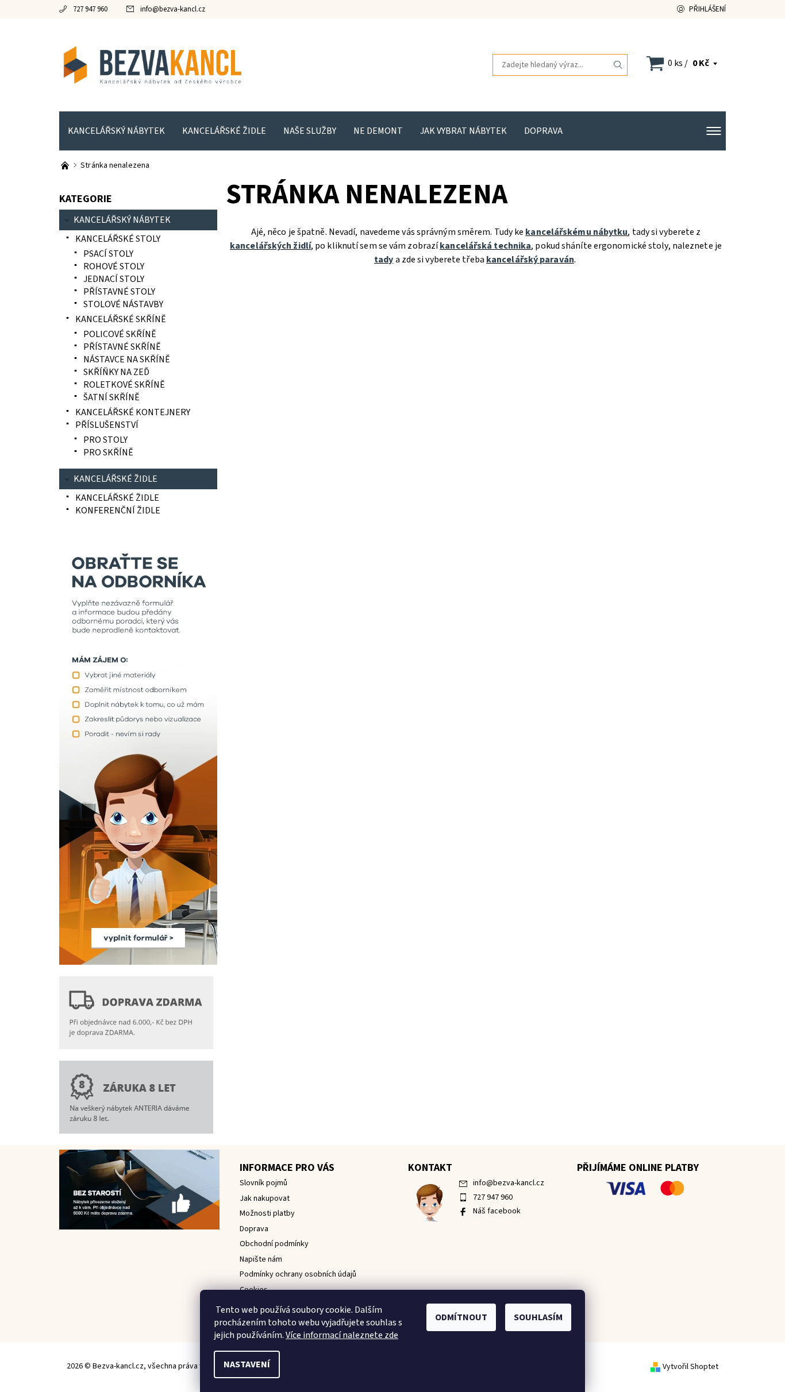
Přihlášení (707, 9)
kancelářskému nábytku (576, 232)
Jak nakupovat (265, 1198)
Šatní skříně (111, 397)
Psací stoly (108, 254)
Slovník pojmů (263, 1183)
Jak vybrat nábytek (463, 131)
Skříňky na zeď (116, 372)
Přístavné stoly (119, 291)
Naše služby (309, 131)
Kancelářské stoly (117, 239)
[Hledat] (618, 65)
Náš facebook (497, 1211)
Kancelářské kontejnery (132, 412)
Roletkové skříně (124, 384)
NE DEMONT (378, 131)
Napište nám (261, 1259)
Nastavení (247, 1364)
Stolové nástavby (123, 304)
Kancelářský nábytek (116, 131)
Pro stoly (105, 440)
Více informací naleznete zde (342, 1335)
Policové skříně (119, 334)
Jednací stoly (113, 279)
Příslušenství (106, 425)
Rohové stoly (113, 266)
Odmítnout (461, 1317)
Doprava (543, 131)
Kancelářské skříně (120, 319)
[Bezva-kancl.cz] (225, 64)
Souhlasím (538, 1317)
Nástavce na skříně (126, 359)
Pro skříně (108, 452)
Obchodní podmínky (274, 1244)
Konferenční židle (117, 510)
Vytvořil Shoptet (690, 1366)
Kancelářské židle (224, 131)
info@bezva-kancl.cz (172, 9)
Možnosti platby (267, 1213)
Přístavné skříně (122, 347)
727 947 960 (90, 9)
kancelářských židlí (270, 245)
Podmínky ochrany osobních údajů (298, 1274)
